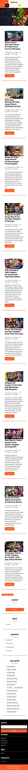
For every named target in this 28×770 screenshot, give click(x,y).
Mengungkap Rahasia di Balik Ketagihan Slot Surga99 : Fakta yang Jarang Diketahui (13, 556)
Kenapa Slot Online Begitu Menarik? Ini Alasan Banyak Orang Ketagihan (12, 160)
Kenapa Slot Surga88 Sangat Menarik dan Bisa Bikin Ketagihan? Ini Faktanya (13, 217)
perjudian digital (11, 672)
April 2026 (9, 640)
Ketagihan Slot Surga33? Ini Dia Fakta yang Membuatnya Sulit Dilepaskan (13, 386)
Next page (10, 594)
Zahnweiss (14, 2)
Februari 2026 (10, 647)
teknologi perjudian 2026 (13, 708)
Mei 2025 (9, 650)
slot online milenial (11, 693)
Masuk (8, 624)
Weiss (16, 52)
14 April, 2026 (9, 52)
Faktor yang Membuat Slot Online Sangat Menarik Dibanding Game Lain (12, 103)
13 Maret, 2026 (10, 110)
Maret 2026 (10, 643)
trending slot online (11, 711)
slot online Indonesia (12, 690)
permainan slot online (12, 678)
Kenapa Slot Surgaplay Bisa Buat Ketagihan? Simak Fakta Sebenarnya (14, 331)
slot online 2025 (18, 687)
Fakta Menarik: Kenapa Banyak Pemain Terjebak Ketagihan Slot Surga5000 (13, 443)
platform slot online (12, 681)
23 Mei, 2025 (9, 224)
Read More (9, 75)
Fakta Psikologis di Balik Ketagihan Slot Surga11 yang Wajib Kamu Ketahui (12, 273)
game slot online (11, 666)
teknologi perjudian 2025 (13, 705)
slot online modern (11, 696)
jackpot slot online (11, 669)
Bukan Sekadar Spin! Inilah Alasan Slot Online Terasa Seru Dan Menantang (12, 45)
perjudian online (11, 675)
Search (14, 609)
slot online (15, 54)
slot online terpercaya (12, 702)
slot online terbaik (11, 699)
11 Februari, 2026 (10, 167)
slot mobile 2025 (11, 684)
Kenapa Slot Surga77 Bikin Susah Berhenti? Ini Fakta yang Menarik (13, 500)
